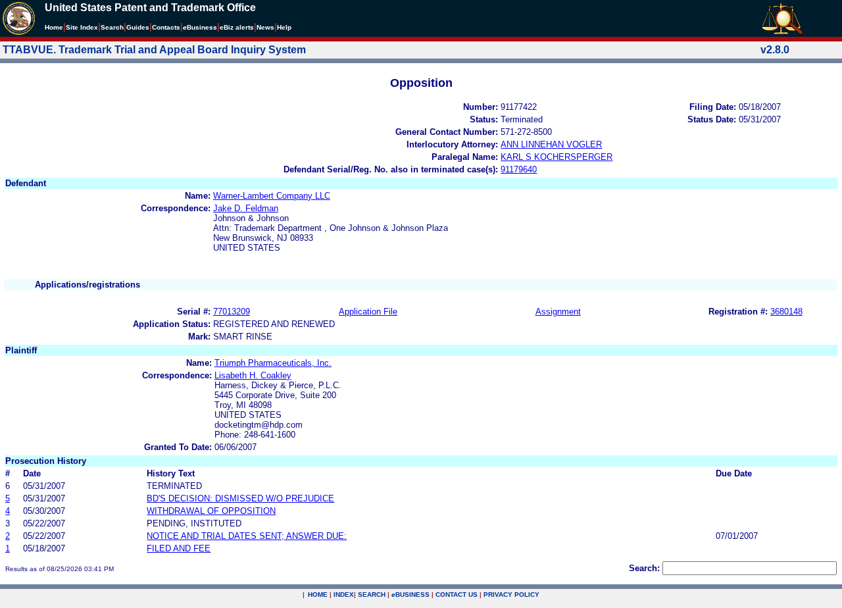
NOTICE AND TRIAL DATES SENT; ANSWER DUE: (247, 536)
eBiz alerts (237, 27)
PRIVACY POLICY (511, 594)
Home (54, 27)
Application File (368, 312)
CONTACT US (456, 594)
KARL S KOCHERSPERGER (556, 157)
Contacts (166, 27)
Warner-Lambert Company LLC (271, 196)
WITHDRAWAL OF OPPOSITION (211, 511)
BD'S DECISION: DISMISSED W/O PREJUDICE (240, 498)
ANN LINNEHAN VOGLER (551, 144)
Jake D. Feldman (245, 208)
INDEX (344, 594)
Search (112, 27)
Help (284, 27)
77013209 (231, 312)
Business (200, 27)
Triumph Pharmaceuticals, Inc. (273, 363)
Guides (137, 27)
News (265, 27)
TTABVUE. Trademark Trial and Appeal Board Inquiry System (154, 49)
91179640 (519, 169)
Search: (644, 568)
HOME (318, 594)
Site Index (82, 27)
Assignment (558, 312)
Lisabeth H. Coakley (252, 375)
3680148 (786, 312)
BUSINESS (410, 594)
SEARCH (371, 594)
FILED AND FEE (178, 548)
